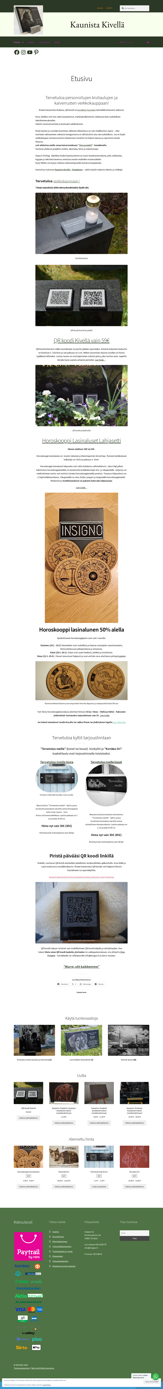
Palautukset (57, 1256)
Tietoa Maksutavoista (61, 1246)
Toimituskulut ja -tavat (62, 1251)
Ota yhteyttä (44, 42)
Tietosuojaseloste (60, 1261)
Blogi (57, 42)
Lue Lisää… (81, 487)
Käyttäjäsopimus (59, 1241)
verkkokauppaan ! (66, 181)
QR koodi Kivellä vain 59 (80, 340)
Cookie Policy (47, 1385)
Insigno (31, 42)
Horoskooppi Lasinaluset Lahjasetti (81, 440)
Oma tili (100, 8)
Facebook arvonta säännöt (64, 1266)
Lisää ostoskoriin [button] (99, 1186)
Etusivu (17, 42)
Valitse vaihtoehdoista (28, 1118)
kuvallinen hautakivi (86, 110)
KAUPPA (109, 8)
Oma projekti (85, 145)
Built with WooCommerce (42, 1368)
